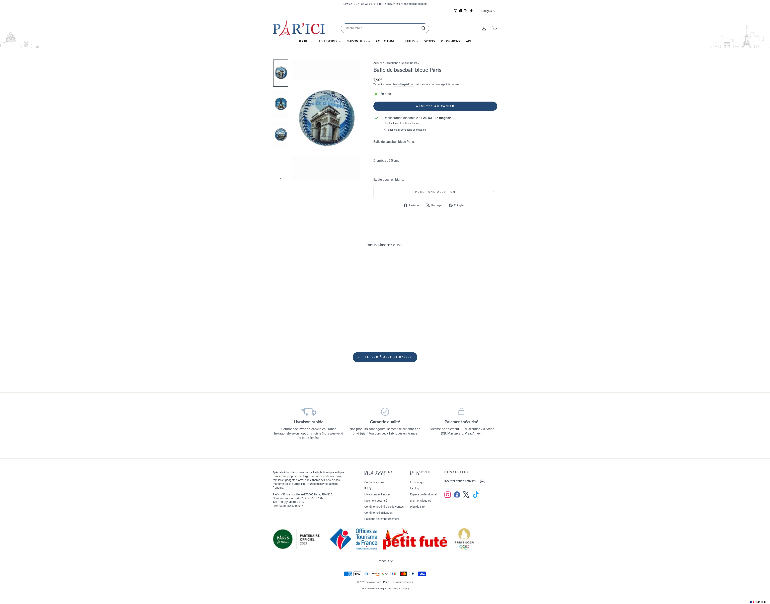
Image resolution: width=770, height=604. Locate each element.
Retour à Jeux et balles (388, 357)
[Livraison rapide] (309, 412)
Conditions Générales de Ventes (384, 506)
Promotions (450, 41)
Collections (391, 63)
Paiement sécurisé (375, 500)
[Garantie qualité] (385, 412)
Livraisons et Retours (377, 494)
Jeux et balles (409, 63)
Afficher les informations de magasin (405, 129)
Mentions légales (420, 500)
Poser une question (435, 191)
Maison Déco (357, 41)
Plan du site (417, 506)
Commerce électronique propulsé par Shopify (385, 588)
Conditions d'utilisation (378, 512)
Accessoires (328, 41)
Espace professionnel (423, 494)
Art (468, 41)
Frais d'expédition (403, 84)
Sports (429, 41)
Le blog (414, 488)
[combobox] (385, 28)
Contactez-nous (374, 482)
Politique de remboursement (381, 518)
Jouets (409, 41)
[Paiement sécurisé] (461, 412)
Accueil (377, 63)
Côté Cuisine (385, 41)
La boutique (417, 482)
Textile (304, 41)
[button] (760, 602)
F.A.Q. (368, 488)
